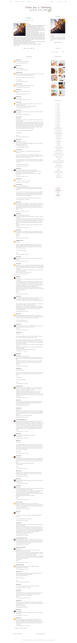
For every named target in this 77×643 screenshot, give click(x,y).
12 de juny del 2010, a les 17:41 (22, 405)
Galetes (58, 169)
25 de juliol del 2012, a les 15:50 (22, 569)
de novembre (58, 129)
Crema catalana (58, 150)
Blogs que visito (58, 177)
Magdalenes (59, 142)
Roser (17, 89)
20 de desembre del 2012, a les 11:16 (23, 597)
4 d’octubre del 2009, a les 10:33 (22, 136)
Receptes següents (41, 633)
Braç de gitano (58, 148)
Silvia (17, 313)
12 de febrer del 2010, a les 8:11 (22, 261)
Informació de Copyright (59, 166)
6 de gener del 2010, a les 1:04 (22, 165)
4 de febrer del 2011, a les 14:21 (22, 431)
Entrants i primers (58, 165)
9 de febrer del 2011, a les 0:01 (22, 438)
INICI (11, 1)
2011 (58, 122)
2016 (58, 115)
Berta (17, 485)
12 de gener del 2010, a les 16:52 (22, 182)
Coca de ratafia (58, 135)
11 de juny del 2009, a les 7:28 (22, 63)
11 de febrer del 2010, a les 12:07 (22, 254)
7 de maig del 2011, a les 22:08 (22, 483)
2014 (58, 118)
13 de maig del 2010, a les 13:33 (22, 397)
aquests (33, 435)
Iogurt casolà (58, 145)
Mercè (17, 65)
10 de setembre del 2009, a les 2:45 (23, 99)
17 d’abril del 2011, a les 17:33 (22, 468)
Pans (58, 168)
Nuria (17, 276)
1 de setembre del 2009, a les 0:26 (22, 87)
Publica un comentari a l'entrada (21, 628)
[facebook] (51, 1)
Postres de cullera (59, 157)
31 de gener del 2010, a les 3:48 (22, 227)
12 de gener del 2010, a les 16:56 (22, 199)
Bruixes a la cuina (19, 547)
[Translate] (63, 52)
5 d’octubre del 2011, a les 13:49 (22, 499)
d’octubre (58, 131)
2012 (58, 121)
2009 (57, 125)
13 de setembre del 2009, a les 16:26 (23, 114)
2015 (58, 116)
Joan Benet (18, 386)
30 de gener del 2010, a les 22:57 (22, 211)
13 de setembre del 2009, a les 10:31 (23, 107)
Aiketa (17, 455)
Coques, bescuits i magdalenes (59, 160)
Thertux (17, 149)
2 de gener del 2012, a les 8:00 (22, 520)
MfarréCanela (18, 564)
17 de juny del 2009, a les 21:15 (22, 81)
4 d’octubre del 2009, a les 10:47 (22, 147)
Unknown (18, 72)
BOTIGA (29, 1)
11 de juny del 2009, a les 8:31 (22, 69)
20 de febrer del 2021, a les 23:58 (22, 625)
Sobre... (58, 174)
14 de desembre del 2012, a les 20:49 (23, 587)
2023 (58, 104)
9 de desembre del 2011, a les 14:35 (23, 508)
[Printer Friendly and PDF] (24, 48)
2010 (58, 124)
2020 (58, 109)
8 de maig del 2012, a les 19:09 (22, 544)
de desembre (58, 128)
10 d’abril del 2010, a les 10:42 (22, 350)
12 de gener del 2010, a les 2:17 (22, 176)
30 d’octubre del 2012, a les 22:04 (22, 581)
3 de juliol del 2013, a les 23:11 (22, 615)
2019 (58, 110)
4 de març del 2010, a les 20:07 (22, 311)
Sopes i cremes (58, 163)
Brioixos (58, 144)
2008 (58, 127)
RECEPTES (23, 1)
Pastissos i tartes (58, 156)
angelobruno (18, 240)
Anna (17, 263)
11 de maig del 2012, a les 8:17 (22, 562)
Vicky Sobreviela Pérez (20, 538)
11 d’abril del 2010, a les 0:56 (21, 366)
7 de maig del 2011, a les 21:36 (22, 476)
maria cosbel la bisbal (20, 419)
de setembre (58, 132)
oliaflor (17, 202)
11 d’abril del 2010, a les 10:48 (22, 383)
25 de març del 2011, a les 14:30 (22, 453)
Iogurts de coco (58, 136)
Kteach (17, 102)
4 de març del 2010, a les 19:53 (22, 293)
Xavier (17, 617)
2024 (58, 103)
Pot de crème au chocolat (58, 151)
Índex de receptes (58, 175)
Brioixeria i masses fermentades (58, 162)
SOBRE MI (17, 1)
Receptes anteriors (17, 633)
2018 (58, 112)
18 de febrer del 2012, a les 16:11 (22, 535)
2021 (58, 107)
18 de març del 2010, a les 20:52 (22, 321)
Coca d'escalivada (59, 141)
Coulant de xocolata (58, 138)
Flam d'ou (58, 139)
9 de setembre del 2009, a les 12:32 (23, 93)
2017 (58, 113)
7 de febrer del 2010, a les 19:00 (22, 237)
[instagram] (52, 1)
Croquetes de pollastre (58, 133)
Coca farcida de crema (58, 153)
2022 (58, 106)
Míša (17, 511)
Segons (58, 159)
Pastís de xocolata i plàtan (58, 147)
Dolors (17, 59)
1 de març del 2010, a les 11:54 (22, 273)
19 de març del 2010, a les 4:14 (22, 329)
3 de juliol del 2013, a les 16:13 (22, 607)
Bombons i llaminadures (59, 172)
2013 (58, 119)
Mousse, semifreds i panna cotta (58, 154)
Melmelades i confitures (58, 171)
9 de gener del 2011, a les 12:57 (22, 417)
